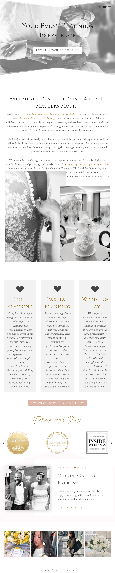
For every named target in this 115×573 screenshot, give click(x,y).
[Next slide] (111, 442)
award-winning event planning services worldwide (47, 114)
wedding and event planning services (88, 164)
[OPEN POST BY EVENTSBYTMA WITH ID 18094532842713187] (44, 544)
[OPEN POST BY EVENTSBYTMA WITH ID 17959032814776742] (98, 544)
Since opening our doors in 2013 (37, 118)
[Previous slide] (3, 442)
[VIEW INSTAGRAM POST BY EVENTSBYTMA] (27, 554)
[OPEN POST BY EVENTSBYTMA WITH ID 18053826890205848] (71, 544)
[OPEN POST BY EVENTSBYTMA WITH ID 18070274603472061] (17, 544)
